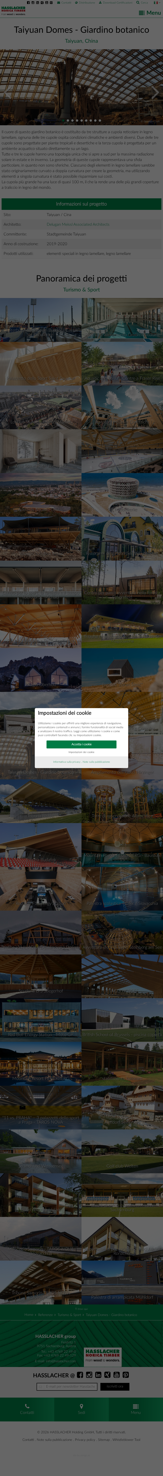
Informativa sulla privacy (67, 762)
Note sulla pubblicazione (96, 762)
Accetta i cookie (82, 744)
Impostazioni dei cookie (81, 752)
